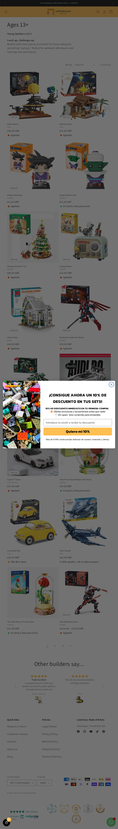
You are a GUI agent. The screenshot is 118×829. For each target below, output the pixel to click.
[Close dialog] (111, 384)
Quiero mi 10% (78, 431)
